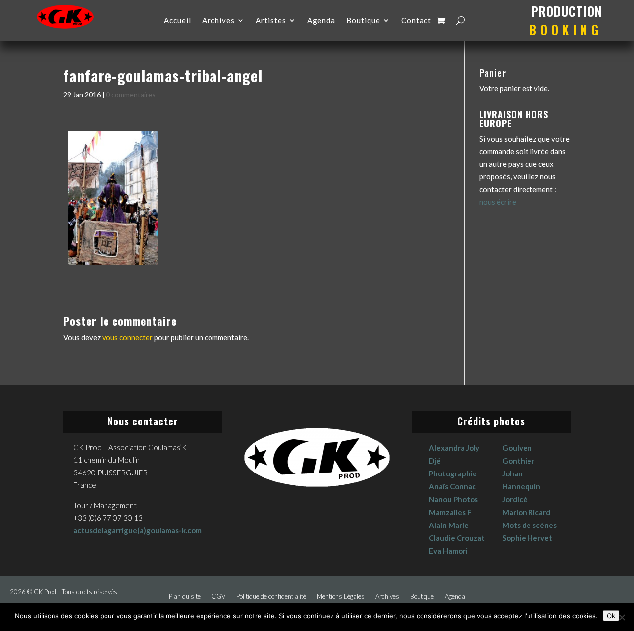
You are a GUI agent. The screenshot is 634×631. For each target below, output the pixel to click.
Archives (218, 21)
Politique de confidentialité (271, 596)
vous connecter (127, 337)
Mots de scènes (529, 525)
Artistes (271, 21)
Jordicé (515, 499)
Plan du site (185, 596)
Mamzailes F (450, 512)
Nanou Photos (453, 499)
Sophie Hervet (527, 537)
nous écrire (497, 201)
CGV (218, 596)
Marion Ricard (526, 512)
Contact (416, 21)
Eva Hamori (448, 550)
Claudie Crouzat (457, 537)
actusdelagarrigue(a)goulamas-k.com (137, 530)
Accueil (177, 21)
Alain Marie (449, 525)
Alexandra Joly (454, 447)
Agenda (321, 21)
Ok (611, 616)
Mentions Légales (341, 596)
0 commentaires (131, 94)
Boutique (363, 21)
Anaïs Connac (452, 486)
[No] (622, 617)
